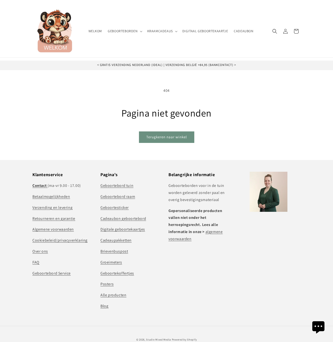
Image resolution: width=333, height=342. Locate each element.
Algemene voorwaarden (53, 229)
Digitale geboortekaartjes (122, 229)
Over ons (40, 251)
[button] (124, 31)
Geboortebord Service (51, 273)
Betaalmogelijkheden (51, 196)
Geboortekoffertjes (117, 273)
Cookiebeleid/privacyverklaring (60, 240)
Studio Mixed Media (158, 339)
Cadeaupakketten (116, 240)
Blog (104, 306)
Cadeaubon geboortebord (123, 218)
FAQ (35, 262)
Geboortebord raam (117, 196)
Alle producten (113, 295)
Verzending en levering (52, 207)
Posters (107, 284)
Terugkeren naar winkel (166, 137)
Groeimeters (111, 262)
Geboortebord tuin (116, 185)
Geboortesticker (114, 207)
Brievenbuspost (114, 251)
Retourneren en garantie (53, 218)
